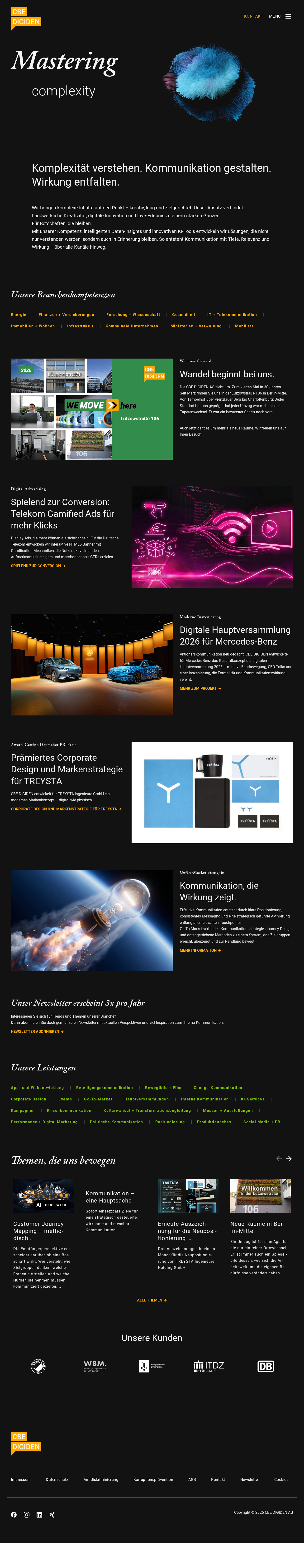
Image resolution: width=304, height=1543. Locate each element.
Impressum (21, 1479)
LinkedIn (39, 1513)
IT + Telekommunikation (232, 314)
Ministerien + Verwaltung (197, 326)
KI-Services (253, 1099)
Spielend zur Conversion (36, 566)
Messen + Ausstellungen (228, 1110)
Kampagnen (23, 1110)
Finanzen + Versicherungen (67, 314)
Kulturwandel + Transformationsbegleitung (148, 1110)
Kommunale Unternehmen (133, 326)
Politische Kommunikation (117, 1122)
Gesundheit (184, 314)
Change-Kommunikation (219, 1087)
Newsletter (249, 1479)
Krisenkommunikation (70, 1110)
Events (65, 1099)
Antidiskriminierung (101, 1479)
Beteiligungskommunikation (105, 1087)
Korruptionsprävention (153, 1479)
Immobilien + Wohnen (33, 326)
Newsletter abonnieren (35, 1031)
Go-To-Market (99, 1099)
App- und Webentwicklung (38, 1087)
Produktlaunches (215, 1122)
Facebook (14, 1513)
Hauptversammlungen (147, 1099)
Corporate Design (29, 1099)
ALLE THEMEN (149, 1300)
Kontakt (218, 1479)
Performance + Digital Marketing (45, 1122)
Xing (52, 1513)
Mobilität (244, 326)
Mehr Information (198, 950)
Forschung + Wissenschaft (134, 314)
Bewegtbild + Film (164, 1087)
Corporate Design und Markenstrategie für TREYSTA (64, 809)
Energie (19, 314)
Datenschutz (57, 1479)
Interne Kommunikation (205, 1099)
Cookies (281, 1479)
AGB (192, 1479)
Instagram (26, 1513)
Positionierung (170, 1122)
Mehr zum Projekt (198, 688)
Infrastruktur (81, 326)
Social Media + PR (261, 1122)
